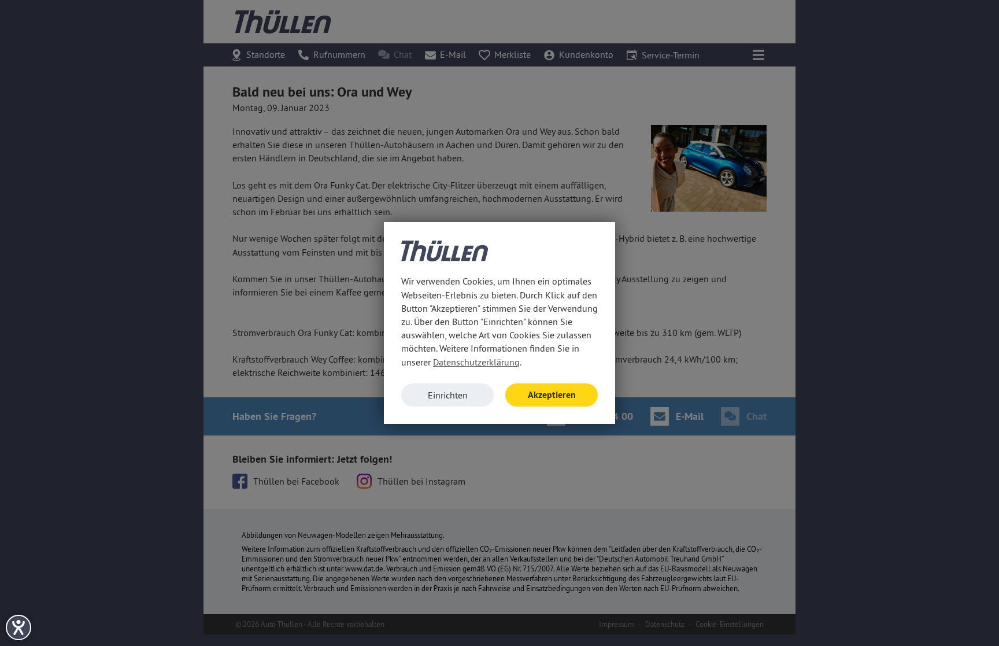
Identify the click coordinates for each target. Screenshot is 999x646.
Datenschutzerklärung (476, 362)
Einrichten (448, 395)
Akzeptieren (552, 395)
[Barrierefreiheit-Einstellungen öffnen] (18, 627)
